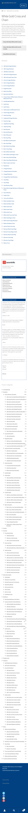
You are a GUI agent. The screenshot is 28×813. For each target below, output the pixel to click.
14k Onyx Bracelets (11, 421)
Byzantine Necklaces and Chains (12, 599)
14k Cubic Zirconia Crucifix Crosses (14, 714)
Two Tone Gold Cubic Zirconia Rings (13, 751)
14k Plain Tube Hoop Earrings (13, 570)
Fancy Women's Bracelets (10, 394)
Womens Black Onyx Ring (10, 234)
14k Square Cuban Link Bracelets (14, 502)
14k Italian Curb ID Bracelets (13, 482)
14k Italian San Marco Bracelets (14, 419)
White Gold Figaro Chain (9, 218)
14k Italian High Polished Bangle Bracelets (16, 443)
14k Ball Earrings (10, 535)
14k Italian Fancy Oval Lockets (13, 702)
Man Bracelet (7, 129)
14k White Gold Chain (9, 71)
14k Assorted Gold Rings (10, 729)
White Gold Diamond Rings (11, 756)
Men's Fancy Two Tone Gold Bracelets (15, 507)
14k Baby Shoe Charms (12, 677)
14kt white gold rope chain (10, 77)
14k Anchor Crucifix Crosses (13, 709)
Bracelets (5, 392)
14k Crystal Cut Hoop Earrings (13, 555)
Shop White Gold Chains (9, 54)
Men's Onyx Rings (10, 746)
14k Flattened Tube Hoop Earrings (14, 562)
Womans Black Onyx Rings (10, 229)
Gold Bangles (8, 473)
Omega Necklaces (8, 174)
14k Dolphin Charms (11, 680)
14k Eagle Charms (10, 682)
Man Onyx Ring (7, 138)
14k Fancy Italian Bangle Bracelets (14, 441)
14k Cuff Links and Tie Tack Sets (12, 582)
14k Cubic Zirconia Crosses (12, 712)
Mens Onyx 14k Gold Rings (10, 157)
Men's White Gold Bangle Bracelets (14, 517)
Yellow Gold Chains (11, 633)
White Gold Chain (8, 206)
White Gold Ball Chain (9, 201)
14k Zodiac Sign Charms (10, 665)
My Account (4, 810)
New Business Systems (13, 770)
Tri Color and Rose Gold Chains (10, 758)
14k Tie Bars (7, 589)
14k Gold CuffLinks (9, 584)
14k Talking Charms (11, 690)
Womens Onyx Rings (8, 240)
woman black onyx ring (9, 226)
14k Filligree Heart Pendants (11, 663)
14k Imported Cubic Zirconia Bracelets (15, 453)
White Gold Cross (8, 212)
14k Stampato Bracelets (12, 424)
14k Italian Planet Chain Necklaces (14, 611)
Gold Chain (6, 104)
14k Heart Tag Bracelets (12, 450)
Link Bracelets (8, 492)
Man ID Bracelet (7, 135)
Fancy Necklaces (8, 616)
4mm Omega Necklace (9, 83)
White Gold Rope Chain (9, 223)
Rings (4, 726)
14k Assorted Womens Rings (13, 731)
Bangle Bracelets (8, 438)
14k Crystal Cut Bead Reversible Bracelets (16, 397)
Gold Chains (6, 107)
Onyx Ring (6, 179)
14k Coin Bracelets (11, 436)
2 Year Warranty (5, 281)
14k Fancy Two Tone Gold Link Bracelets (15, 497)
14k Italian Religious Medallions (14, 721)
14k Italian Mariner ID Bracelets (13, 487)
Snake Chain (6, 195)
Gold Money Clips (8, 594)
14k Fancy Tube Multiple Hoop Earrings (15, 560)
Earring (4, 528)
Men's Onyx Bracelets (11, 514)
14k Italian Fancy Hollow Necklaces (14, 623)
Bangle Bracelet (7, 88)
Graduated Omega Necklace (10, 118)
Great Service (5, 290)
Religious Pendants (9, 707)
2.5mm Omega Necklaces (12, 648)
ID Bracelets (7, 475)
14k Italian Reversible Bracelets (14, 416)
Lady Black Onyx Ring (9, 123)
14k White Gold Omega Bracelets (14, 460)
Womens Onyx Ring (8, 237)
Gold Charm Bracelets (11, 468)
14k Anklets (7, 577)
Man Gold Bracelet (8, 132)
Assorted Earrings (9, 533)
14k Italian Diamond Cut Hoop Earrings (15, 565)
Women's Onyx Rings (11, 748)
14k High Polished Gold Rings (13, 734)
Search (14, 810)
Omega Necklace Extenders (10, 171)
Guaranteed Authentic (7, 283)
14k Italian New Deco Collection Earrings (16, 547)
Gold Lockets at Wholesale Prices (12, 109)
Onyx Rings (6, 182)
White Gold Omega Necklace (10, 220)
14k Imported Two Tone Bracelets (14, 455)
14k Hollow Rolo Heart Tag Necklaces (15, 609)
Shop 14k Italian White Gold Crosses (12, 42)
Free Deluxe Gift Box (6, 291)
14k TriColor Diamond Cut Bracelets (14, 431)
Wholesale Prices (6, 285)
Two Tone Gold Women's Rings (12, 753)
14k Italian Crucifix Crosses (13, 719)
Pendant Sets (6, 658)
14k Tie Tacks (8, 592)
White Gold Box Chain (9, 203)
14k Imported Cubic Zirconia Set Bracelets (16, 399)
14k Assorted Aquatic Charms (13, 672)
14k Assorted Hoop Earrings (13, 552)
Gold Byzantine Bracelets (12, 426)
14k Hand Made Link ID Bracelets (14, 477)
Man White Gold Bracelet (10, 140)
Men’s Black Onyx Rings (9, 146)
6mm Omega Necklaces (12, 653)
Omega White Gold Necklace (10, 177)
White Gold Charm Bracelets (13, 470)
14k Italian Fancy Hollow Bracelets (14, 406)
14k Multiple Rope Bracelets (13, 458)
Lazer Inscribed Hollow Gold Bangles (15, 446)
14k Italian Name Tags (12, 687)
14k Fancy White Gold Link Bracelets (14, 499)
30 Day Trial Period (6, 280)
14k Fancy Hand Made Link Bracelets (15, 495)
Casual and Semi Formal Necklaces (12, 601)
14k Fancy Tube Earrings (12, 538)
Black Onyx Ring (7, 91)
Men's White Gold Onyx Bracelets (14, 519)
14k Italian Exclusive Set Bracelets (14, 404)
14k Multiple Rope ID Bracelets (13, 490)
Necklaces (5, 596)
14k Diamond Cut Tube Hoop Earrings (15, 557)
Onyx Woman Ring (8, 185)
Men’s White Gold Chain (9, 151)
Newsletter (6, 165)
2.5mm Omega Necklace (9, 80)
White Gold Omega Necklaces (13, 641)
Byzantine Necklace (8, 94)
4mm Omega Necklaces (12, 650)
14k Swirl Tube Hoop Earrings (13, 572)
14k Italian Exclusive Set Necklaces (14, 621)
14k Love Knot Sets (9, 587)
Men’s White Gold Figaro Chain (11, 154)
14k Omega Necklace (9, 69)
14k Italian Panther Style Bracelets (14, 414)
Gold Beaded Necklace (9, 101)
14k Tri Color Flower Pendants (13, 692)
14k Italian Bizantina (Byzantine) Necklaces (16, 619)
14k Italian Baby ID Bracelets (13, 480)
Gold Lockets (8, 695)
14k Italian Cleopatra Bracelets (13, 401)
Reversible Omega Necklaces (13, 643)
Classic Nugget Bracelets (12, 522)
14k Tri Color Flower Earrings (13, 540)
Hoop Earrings (7, 121)
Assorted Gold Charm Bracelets (13, 465)
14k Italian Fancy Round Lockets (14, 704)
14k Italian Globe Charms (12, 685)
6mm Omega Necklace (9, 85)
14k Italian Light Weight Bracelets (14, 409)
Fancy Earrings (8, 543)
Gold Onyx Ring (7, 115)
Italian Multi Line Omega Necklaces (14, 646)
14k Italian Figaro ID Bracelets (13, 485)
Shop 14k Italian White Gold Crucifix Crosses (12, 48)
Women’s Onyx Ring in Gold (10, 232)
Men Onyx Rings (7, 143)
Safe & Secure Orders (7, 286)
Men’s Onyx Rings (8, 149)
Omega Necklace (8, 168)
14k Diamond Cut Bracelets (11, 428)
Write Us (4, 373)
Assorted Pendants (9, 668)
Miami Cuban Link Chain (9, 163)
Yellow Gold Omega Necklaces (13, 638)
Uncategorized (6, 389)
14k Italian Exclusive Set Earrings (14, 545)
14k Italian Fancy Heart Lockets (14, 699)
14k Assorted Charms (11, 675)
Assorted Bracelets (9, 433)
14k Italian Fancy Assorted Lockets (14, 697)
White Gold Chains (8, 209)
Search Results (7, 192)
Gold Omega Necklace (9, 112)
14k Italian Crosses (11, 717)
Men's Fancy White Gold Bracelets (14, 509)
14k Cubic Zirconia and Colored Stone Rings (14, 741)
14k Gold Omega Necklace (10, 66)
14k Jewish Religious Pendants (13, 724)
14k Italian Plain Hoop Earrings (13, 567)
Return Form (7, 243)
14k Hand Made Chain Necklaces (14, 604)
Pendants (5, 660)
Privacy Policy (5, 783)
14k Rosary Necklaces (11, 614)
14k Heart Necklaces (11, 606)
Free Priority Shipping (7, 288)
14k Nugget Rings (10, 736)
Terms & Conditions (8, 198)
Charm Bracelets (8, 463)
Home (4, 11)
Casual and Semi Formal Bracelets (12, 448)
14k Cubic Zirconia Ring (10, 579)
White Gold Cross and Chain (10, 215)
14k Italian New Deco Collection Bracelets (16, 411)
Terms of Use (5, 780)
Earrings (5, 530)
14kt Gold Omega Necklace (10, 74)
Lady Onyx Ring (7, 126)
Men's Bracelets (8, 504)
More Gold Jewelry (7, 574)
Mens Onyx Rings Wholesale (10, 160)
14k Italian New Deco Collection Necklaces (16, 626)
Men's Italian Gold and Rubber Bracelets (15, 512)
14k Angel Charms (10, 670)
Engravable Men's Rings (12, 739)
